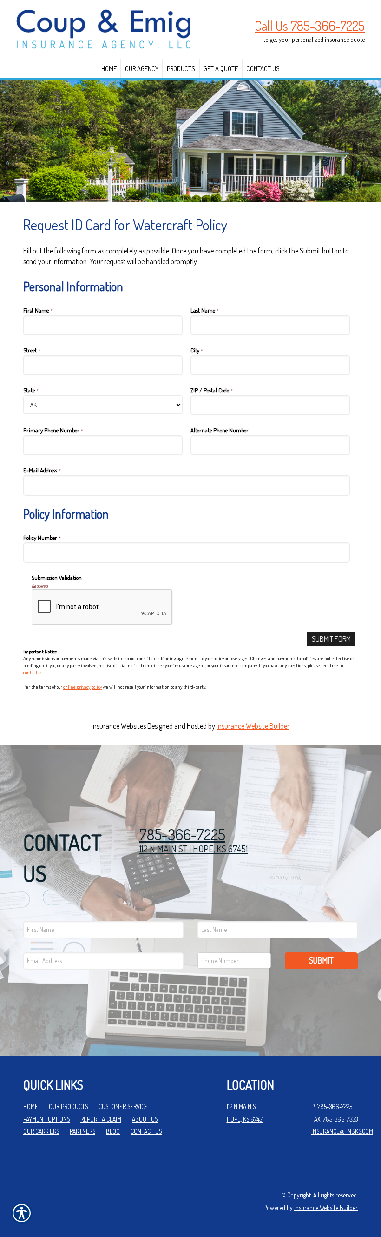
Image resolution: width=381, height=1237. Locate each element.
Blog (113, 1131)
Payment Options (46, 1119)
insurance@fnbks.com (342, 1131)
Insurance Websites (119, 726)
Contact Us (146, 1131)
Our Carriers (41, 1131)
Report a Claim (100, 1119)
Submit (321, 960)
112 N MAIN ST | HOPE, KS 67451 (193, 849)
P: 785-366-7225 (331, 1107)
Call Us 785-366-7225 (310, 25)
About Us (145, 1119)
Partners (82, 1131)
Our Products (68, 1107)
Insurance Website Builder (253, 726)
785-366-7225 (182, 834)
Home (30, 1107)
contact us (32, 672)
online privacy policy (82, 687)
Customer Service (123, 1107)
